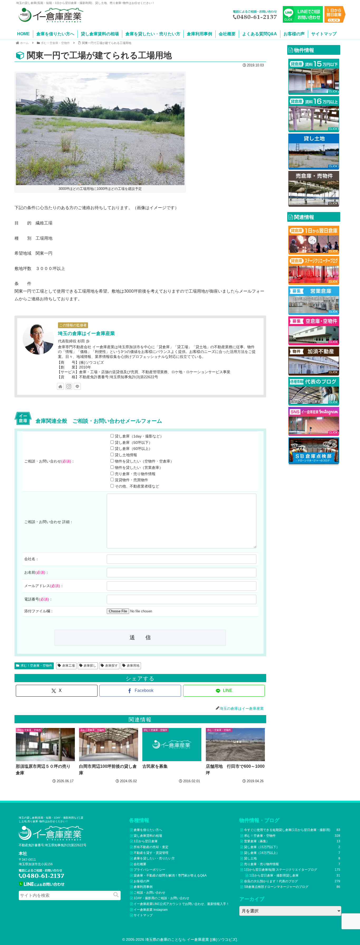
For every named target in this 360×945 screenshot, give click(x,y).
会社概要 (227, 34)
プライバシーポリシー (149, 870)
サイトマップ (324, 34)
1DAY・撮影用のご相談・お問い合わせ (161, 898)
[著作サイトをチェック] (60, 386)
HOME (23, 34)
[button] (116, 895)
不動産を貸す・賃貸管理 (151, 853)
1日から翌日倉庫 (146, 841)
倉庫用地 (133, 665)
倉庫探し (90, 665)
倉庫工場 (68, 665)
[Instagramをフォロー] (68, 386)
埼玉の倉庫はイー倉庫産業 (86, 333)
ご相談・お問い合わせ (149, 892)
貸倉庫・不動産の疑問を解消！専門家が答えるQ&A (170, 875)
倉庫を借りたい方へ (55, 34)
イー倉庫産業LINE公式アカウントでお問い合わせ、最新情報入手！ (181, 904)
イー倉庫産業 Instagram (151, 910)
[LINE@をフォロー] (77, 386)
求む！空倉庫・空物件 (36, 665)
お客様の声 (294, 34)
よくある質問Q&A (259, 34)
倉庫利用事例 (199, 34)
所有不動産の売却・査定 (151, 847)
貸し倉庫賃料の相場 (100, 34)
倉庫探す (111, 665)
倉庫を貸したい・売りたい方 (152, 34)
